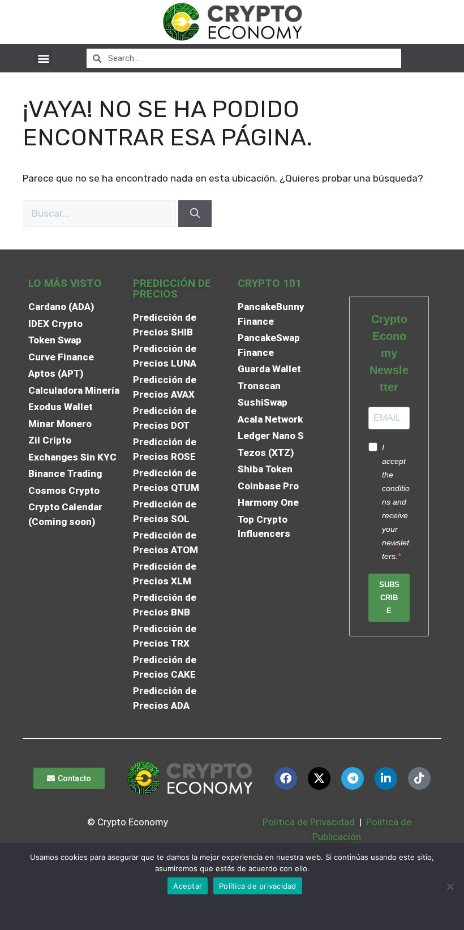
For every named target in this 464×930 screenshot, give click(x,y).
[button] (43, 58)
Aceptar (187, 885)
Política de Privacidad (309, 822)
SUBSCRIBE (389, 597)
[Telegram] (352, 778)
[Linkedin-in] (386, 778)
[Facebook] (285, 778)
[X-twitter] (319, 778)
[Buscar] (195, 213)
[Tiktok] (419, 778)
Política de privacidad (258, 885)
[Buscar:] (100, 213)
